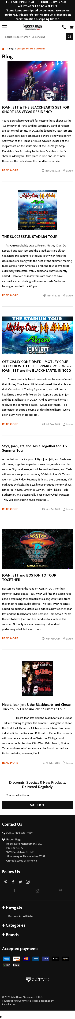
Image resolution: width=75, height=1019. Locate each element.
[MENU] (4, 27)
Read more (10, 170)
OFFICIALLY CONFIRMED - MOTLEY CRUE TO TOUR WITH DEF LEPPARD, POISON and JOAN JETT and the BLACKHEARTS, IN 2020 (37, 366)
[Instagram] (27, 882)
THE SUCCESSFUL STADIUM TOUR (29, 237)
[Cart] (71, 27)
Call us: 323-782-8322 (19, 833)
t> (37, 509)
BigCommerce (23, 1000)
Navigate (14, 907)
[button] (14, 890)
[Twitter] (20, 882)
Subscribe (37, 805)
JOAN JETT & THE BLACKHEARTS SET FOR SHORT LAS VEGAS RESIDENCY (35, 109)
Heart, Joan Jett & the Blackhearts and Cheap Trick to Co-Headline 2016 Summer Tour (36, 706)
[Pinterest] (5, 882)
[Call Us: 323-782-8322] (64, 27)
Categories (15, 925)
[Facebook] (13, 882)
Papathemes (9, 1004)
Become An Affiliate (20, 916)
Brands (12, 934)
